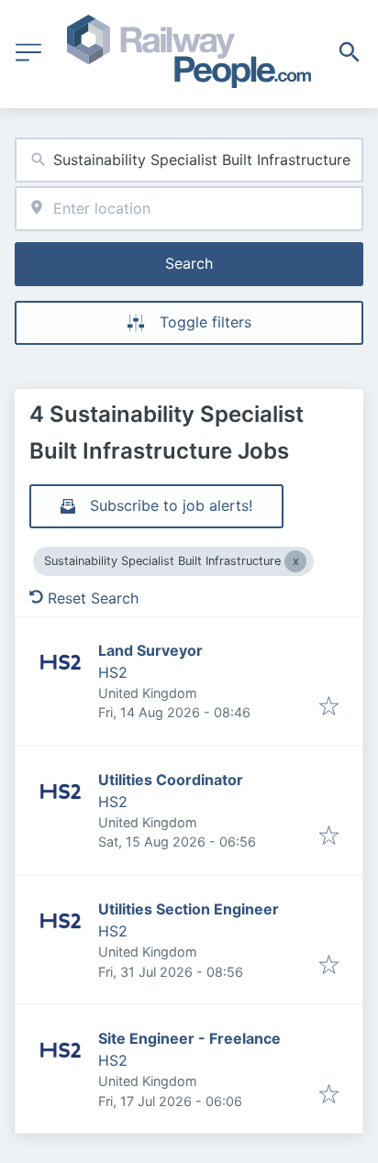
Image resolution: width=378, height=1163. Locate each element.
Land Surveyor (150, 650)
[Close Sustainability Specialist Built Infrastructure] (295, 561)
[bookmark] (328, 707)
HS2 (113, 672)
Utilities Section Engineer (188, 909)
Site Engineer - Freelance (189, 1038)
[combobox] (189, 160)
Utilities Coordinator (170, 779)
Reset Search (93, 598)
